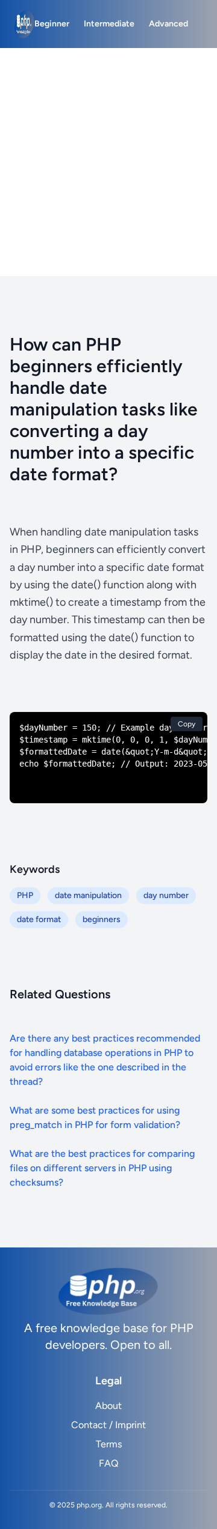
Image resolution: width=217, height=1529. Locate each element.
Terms (109, 1444)
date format (39, 919)
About (108, 1405)
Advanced (168, 24)
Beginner (51, 24)
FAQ (108, 1463)
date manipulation (88, 895)
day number (166, 895)
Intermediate (109, 24)
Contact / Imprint (108, 1425)
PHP (25, 895)
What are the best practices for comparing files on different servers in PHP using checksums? (102, 1168)
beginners (102, 919)
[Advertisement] (108, 162)
